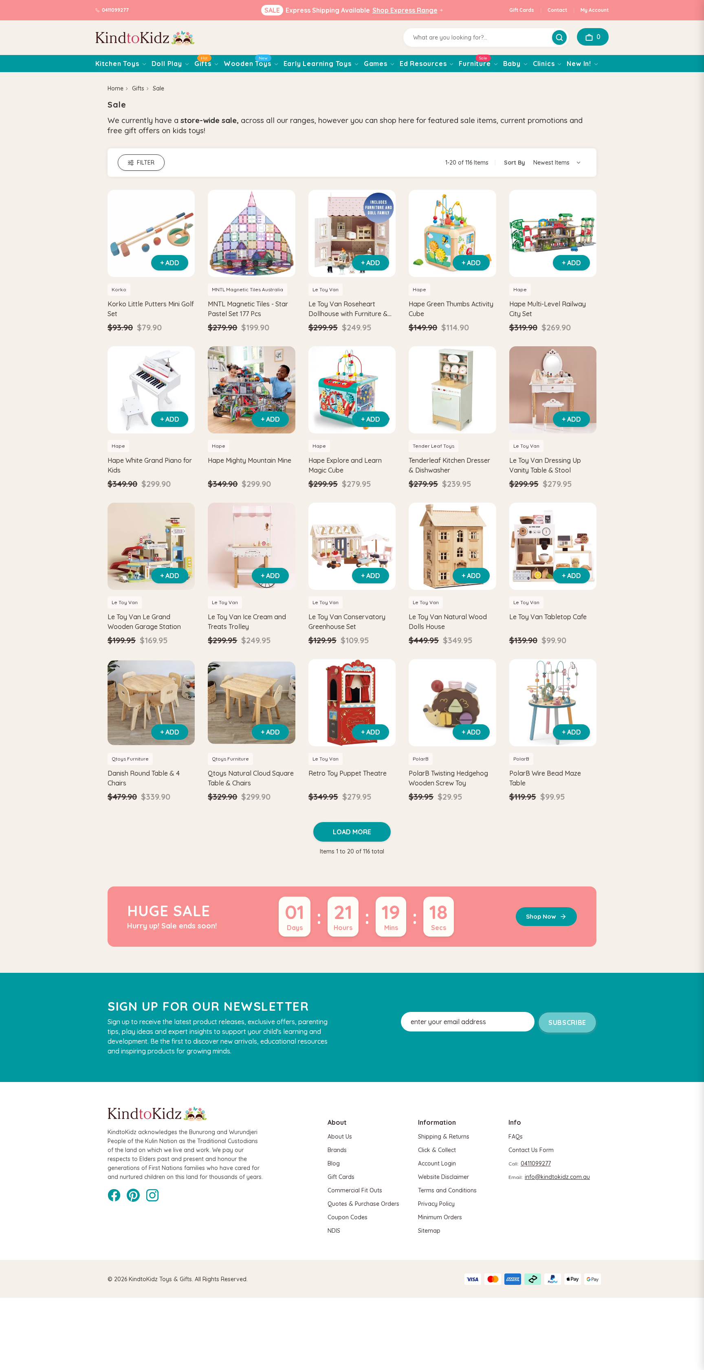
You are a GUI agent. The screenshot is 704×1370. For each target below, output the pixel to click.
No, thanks (272, 738)
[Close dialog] (500, 612)
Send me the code (272, 711)
